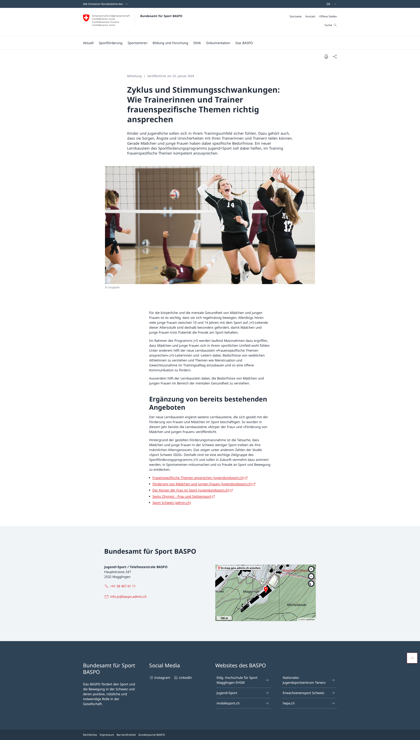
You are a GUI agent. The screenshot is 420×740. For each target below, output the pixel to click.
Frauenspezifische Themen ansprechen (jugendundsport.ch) (198, 477)
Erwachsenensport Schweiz (303, 693)
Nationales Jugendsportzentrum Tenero (304, 680)
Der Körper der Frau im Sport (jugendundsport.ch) (190, 490)
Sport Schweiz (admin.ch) (171, 502)
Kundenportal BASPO (151, 735)
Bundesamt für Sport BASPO (161, 16)
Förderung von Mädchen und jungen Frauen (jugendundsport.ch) (202, 484)
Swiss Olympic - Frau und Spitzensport (181, 496)
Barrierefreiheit (126, 735)
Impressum (107, 735)
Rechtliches (90, 735)
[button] (88, 42)
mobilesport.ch (228, 703)
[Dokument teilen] (334, 56)
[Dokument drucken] (326, 56)
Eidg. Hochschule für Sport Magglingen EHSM (237, 680)
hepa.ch (289, 703)
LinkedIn (185, 677)
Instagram (162, 677)
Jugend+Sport (227, 693)
